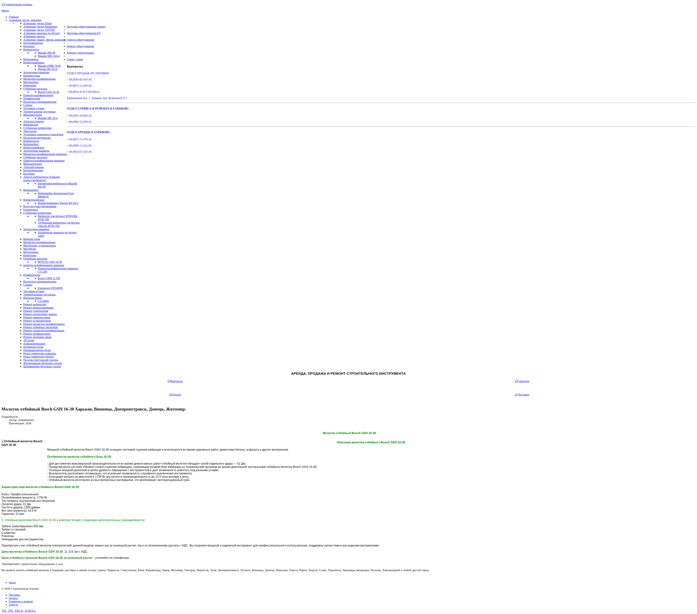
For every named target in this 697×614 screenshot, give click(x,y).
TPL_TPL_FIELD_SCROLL (18, 610)
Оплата (13, 598)
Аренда (13, 604)
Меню (5, 10)
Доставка (14, 594)
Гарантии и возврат (21, 601)
